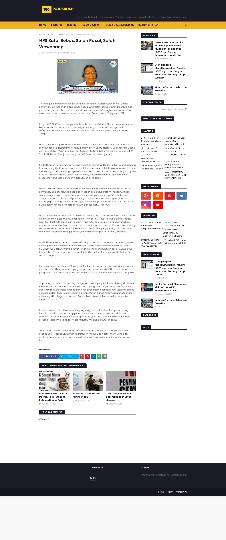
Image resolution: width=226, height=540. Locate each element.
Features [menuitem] (56, 25)
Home (161, 492)
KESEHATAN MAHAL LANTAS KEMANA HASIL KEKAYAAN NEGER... (175, 174)
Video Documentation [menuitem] (120, 25)
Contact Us (181, 492)
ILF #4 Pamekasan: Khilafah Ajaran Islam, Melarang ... (151, 140)
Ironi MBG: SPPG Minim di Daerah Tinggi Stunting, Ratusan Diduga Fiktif (53, 397)
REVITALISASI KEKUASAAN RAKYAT (150, 160)
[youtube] (158, 205)
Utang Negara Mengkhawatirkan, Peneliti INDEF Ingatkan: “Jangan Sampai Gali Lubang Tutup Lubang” (170, 71)
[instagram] (146, 205)
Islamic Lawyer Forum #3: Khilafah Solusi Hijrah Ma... (151, 151)
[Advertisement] (92, 517)
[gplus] (146, 196)
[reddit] (158, 196)
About (170, 492)
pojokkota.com (49, 52)
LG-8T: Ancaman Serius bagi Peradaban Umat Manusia (119, 397)
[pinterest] (170, 196)
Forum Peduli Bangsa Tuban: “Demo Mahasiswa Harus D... (175, 140)
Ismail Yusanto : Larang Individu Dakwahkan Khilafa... (175, 164)
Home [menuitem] (43, 25)
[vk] (181, 196)
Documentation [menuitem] (148, 25)
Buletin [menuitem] (71, 25)
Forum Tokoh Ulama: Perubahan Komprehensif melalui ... (175, 153)
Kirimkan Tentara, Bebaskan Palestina (171, 89)
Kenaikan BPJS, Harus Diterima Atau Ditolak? (152, 167)
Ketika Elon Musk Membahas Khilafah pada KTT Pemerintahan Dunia (171, 287)
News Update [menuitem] (90, 25)
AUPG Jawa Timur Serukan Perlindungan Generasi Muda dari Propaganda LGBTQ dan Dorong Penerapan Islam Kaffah (169, 49)
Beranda (43, 34)
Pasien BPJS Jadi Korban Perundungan (86, 395)
